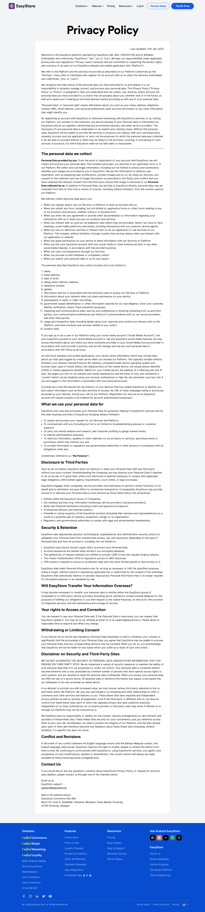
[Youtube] (50, 896)
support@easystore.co (54, 787)
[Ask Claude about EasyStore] (159, 837)
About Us (155, 853)
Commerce (34, 837)
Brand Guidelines (159, 858)
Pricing (111, 5)
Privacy (175, 904)
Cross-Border (29, 887)
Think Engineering (160, 875)
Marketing (34, 849)
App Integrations (74, 869)
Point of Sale (72, 842)
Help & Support (116, 848)
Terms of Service (161, 904)
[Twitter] (43, 896)
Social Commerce (32, 866)
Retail (31, 843)
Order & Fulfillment (75, 858)
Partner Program (159, 864)
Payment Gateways (75, 864)
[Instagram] (30, 896)
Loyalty (32, 855)
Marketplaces (29, 871)
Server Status (114, 858)
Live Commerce (31, 877)
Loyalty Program (74, 848)
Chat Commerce (31, 882)
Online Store (71, 837)
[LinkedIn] (37, 896)
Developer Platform (161, 869)
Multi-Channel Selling (34, 860)
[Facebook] (24, 896)
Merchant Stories (117, 853)
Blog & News (114, 842)
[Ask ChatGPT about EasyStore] (152, 837)
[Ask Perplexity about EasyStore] (172, 837)
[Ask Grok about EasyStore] (179, 837)
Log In (140, 5)
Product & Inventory (76, 853)
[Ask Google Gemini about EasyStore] (166, 837)
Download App (73, 875)
